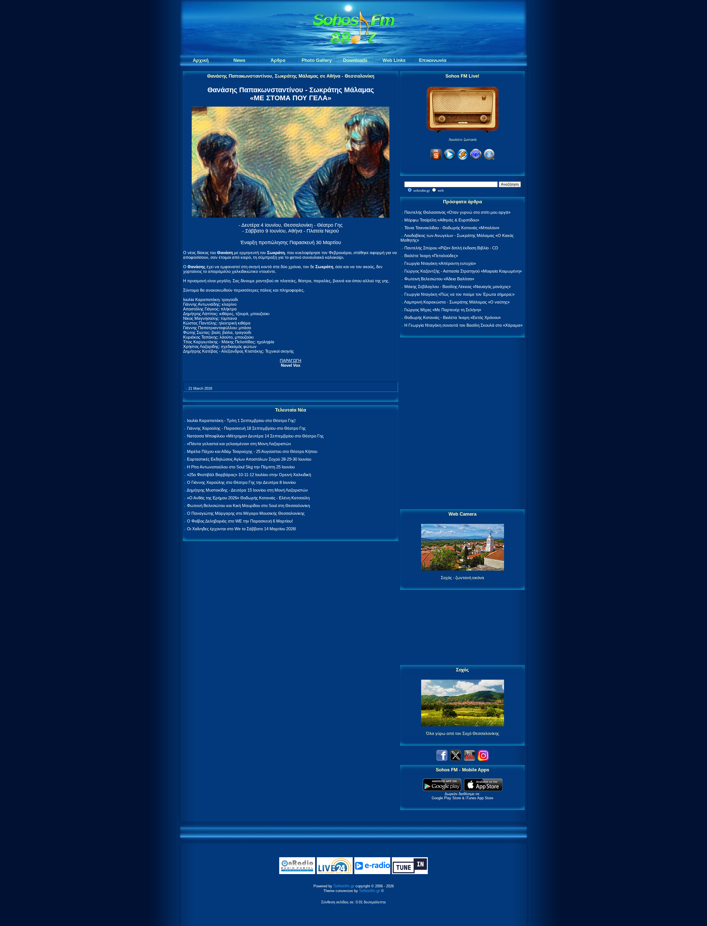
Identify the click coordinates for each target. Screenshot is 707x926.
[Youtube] (469, 759)
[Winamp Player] (463, 159)
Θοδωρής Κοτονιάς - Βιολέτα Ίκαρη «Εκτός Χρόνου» (452, 317)
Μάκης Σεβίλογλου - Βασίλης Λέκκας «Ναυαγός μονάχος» (457, 286)
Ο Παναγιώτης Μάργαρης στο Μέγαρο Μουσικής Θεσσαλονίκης (246, 513)
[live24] (334, 872)
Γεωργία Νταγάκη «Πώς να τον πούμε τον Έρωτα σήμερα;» (459, 294)
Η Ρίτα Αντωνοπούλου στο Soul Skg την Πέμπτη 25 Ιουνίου (241, 467)
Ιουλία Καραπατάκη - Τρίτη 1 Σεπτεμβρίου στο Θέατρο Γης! (241, 420)
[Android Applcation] (442, 789)
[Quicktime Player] (489, 159)
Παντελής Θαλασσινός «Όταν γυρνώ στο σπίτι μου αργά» (457, 212)
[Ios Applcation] (483, 789)
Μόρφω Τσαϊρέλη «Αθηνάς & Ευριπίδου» (441, 220)
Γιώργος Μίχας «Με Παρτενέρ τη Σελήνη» (442, 309)
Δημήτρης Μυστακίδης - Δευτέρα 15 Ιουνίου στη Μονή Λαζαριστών (247, 490)
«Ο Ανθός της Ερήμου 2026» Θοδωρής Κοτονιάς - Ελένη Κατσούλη (248, 497)
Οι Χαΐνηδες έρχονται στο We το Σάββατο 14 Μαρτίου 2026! (241, 528)
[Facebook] (442, 759)
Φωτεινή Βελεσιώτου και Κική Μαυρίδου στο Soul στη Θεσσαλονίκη (248, 505)
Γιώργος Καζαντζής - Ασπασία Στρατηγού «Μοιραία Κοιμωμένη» (463, 271)
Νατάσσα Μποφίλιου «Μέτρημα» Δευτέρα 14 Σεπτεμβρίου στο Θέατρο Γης (255, 436)
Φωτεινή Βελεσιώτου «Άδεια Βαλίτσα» (439, 278)
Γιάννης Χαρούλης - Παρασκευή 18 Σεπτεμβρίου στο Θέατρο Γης (246, 428)
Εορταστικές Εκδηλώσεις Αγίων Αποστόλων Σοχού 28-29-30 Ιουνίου (249, 459)
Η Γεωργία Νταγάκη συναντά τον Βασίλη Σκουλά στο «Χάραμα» (463, 325)
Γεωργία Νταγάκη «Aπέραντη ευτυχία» (440, 263)
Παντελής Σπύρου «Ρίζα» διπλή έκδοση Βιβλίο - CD (451, 248)
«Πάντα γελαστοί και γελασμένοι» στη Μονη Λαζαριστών (239, 443)
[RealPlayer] (476, 159)
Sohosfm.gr (343, 885)
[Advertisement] (462, 423)
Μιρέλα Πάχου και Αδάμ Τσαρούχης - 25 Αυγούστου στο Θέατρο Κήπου (252, 451)
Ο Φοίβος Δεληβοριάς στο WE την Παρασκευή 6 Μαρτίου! (240, 521)
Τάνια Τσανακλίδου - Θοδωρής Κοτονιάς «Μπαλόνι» (451, 227)
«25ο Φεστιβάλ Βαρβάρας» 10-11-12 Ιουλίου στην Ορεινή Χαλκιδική (249, 474)
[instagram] (483, 759)
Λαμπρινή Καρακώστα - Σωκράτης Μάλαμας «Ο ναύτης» (457, 302)
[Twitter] (455, 759)
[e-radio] (372, 872)
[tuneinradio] (410, 872)
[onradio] (297, 872)
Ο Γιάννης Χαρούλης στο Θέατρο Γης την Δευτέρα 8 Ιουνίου (241, 482)
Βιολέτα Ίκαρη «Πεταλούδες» (431, 255)
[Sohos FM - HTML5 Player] (436, 159)
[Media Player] (449, 159)
